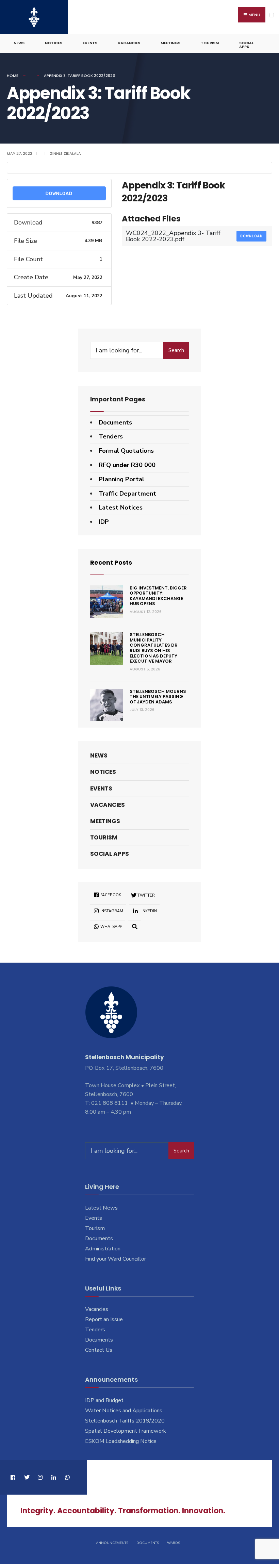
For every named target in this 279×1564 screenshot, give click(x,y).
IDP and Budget (104, 1400)
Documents (115, 422)
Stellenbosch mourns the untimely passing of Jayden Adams (158, 696)
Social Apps (246, 44)
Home (12, 75)
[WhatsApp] (67, 1477)
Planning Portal (121, 479)
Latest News (101, 1208)
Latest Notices (121, 507)
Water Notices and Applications (123, 1410)
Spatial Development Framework (125, 1431)
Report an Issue (104, 1319)
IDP (104, 522)
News (19, 43)
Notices (53, 43)
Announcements (112, 1543)
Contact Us (98, 1350)
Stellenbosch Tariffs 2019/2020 (125, 1421)
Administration (102, 1248)
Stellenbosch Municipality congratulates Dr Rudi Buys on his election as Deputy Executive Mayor (154, 647)
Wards (173, 1543)
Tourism (210, 43)
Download (59, 193)
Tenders (111, 436)
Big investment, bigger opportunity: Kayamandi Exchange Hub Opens (158, 596)
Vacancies (129, 43)
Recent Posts (111, 562)
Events (90, 43)
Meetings (170, 43)
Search (176, 350)
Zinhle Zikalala (65, 153)
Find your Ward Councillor (115, 1259)
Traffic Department (127, 493)
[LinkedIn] (54, 1477)
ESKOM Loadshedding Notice (121, 1441)
